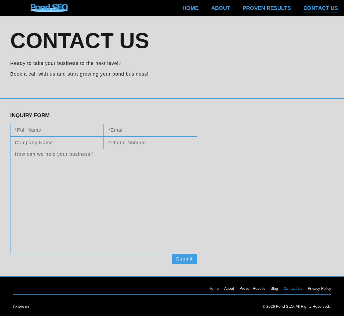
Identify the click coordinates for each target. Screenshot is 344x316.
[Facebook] (48, 306)
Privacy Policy (319, 288)
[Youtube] (69, 306)
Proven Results (267, 8)
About (220, 8)
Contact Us (320, 8)
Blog (274, 288)
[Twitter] (80, 306)
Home (190, 8)
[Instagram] (59, 306)
